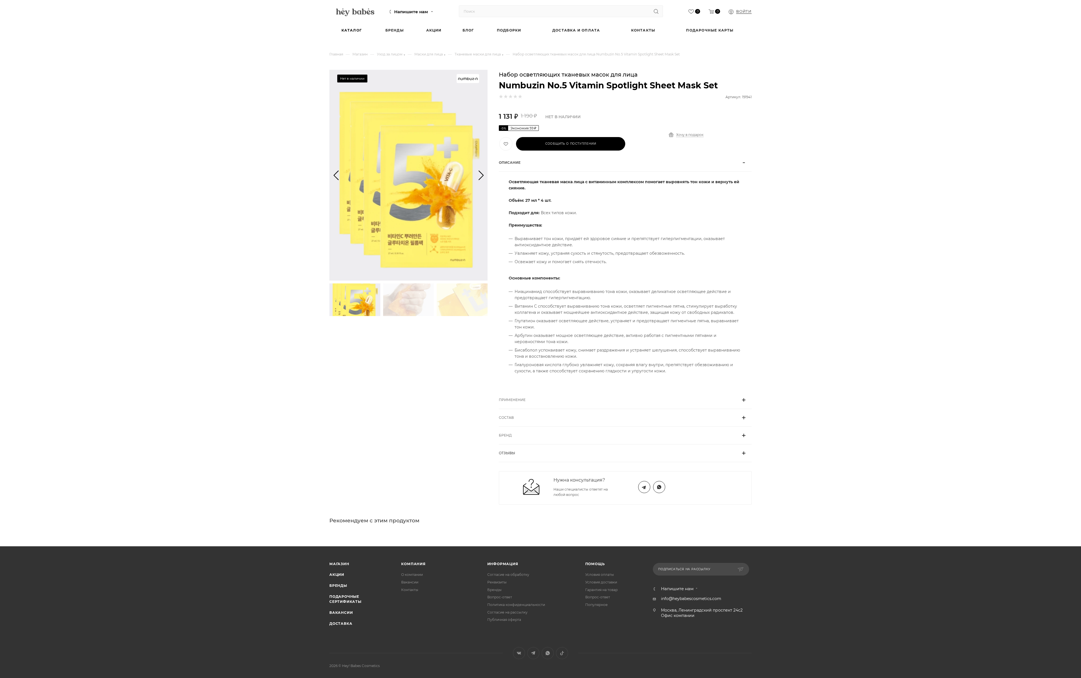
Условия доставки (601, 582)
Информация (502, 564)
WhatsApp (659, 487)
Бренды (338, 585)
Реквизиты (497, 582)
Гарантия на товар (601, 590)
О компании (412, 574)
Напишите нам (411, 11)
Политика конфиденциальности (516, 605)
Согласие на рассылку (507, 612)
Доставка (340, 623)
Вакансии (341, 612)
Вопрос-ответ (499, 597)
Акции (336, 574)
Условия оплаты (599, 574)
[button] (336, 175)
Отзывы (507, 453)
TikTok (562, 653)
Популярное (596, 605)
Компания (413, 564)
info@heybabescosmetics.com (691, 598)
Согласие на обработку (508, 574)
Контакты (409, 590)
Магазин (339, 564)
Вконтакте (519, 653)
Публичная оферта (504, 619)
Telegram (644, 487)
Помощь (595, 564)
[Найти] (656, 11)
